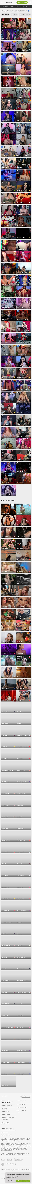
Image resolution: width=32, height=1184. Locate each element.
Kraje (15, 14)
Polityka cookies (6, 1114)
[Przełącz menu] (2, 2)
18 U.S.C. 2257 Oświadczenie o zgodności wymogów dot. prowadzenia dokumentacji (15, 1170)
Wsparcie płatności (6, 1135)
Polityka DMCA (5, 1111)
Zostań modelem (21, 1104)
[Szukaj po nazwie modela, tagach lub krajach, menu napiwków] (29, 6)
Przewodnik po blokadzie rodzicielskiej (8, 1118)
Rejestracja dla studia (22, 1107)
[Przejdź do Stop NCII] (11, 1164)
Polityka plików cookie (12, 1177)
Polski (24, 1096)
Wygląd (7, 14)
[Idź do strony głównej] (10, 2)
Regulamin (4, 1108)
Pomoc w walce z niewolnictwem (6, 1123)
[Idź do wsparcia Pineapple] (3, 1164)
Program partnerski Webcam (21, 1111)
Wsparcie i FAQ (5, 1132)
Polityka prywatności (7, 1105)
